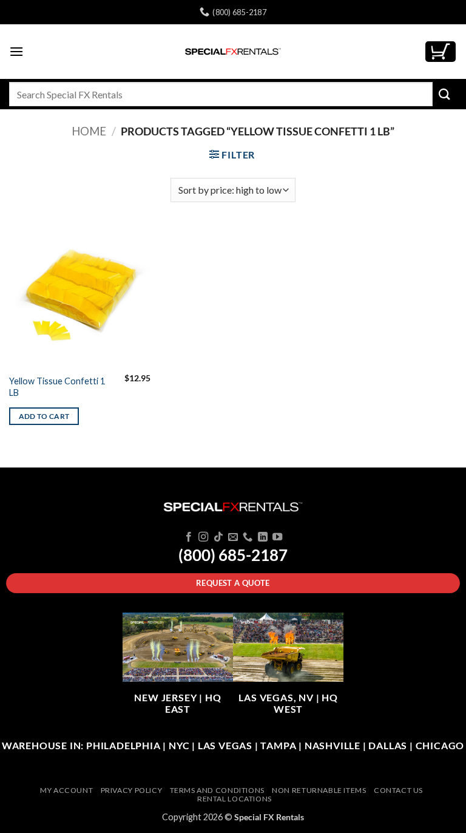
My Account (66, 790)
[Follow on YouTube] (277, 537)
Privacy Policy (132, 790)
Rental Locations (234, 798)
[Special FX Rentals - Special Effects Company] (233, 51)
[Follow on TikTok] (218, 537)
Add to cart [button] (44, 416)
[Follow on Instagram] (203, 537)
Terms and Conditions (217, 790)
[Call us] (247, 537)
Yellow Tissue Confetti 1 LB (57, 387)
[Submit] (445, 94)
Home (89, 131)
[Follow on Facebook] (188, 537)
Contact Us (398, 790)
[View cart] (440, 52)
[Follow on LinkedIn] (263, 537)
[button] (16, 51)
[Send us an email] (233, 537)
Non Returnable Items (319, 790)
